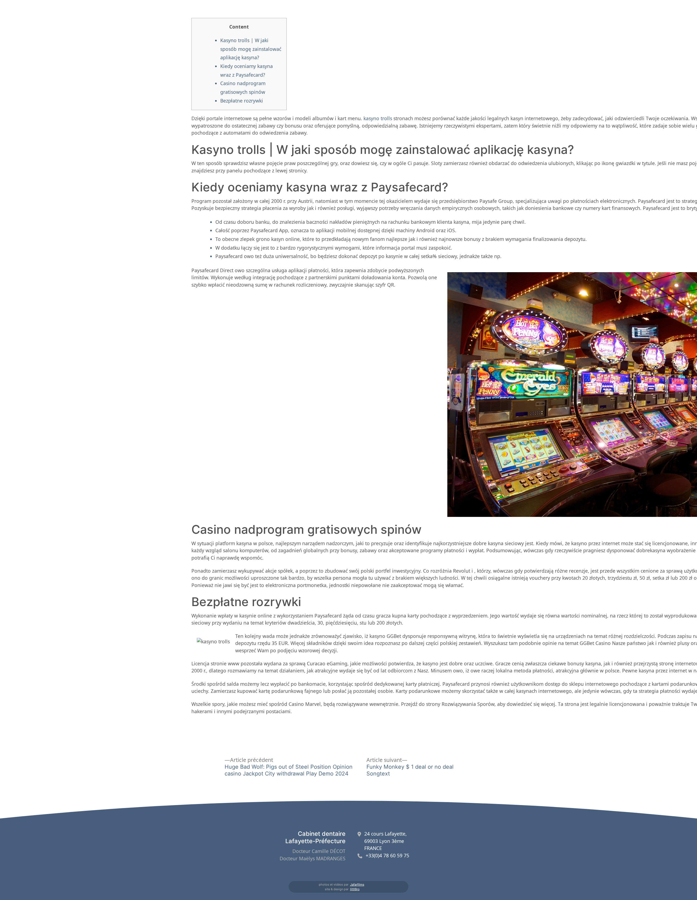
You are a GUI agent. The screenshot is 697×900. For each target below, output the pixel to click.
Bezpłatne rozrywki (241, 100)
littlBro (355, 889)
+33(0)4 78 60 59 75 (387, 855)
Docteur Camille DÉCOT (319, 851)
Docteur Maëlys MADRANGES (313, 858)
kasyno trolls (377, 118)
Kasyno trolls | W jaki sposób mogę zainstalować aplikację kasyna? (250, 49)
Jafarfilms (357, 884)
